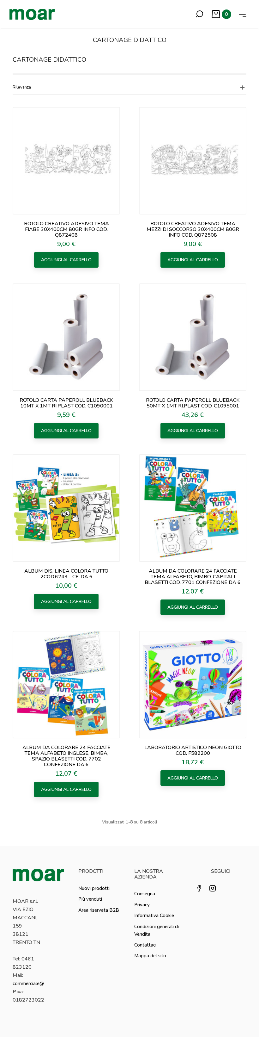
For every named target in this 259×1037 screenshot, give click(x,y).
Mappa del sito (150, 956)
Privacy (142, 905)
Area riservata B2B (98, 910)
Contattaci (145, 945)
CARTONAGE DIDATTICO (49, 59)
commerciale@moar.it (36, 983)
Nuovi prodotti (94, 888)
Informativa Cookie (154, 915)
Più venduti (90, 899)
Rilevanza (22, 87)
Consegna (144, 894)
